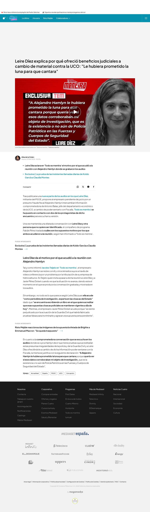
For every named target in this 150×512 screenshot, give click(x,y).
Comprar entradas (49, 394)
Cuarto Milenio (71, 403)
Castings (21, 415)
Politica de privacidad (58, 482)
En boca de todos (73, 399)
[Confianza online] (75, 503)
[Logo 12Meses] (119, 462)
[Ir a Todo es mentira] (13, 18)
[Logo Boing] (90, 454)
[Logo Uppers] (60, 462)
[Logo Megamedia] (76, 492)
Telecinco (93, 399)
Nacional (117, 394)
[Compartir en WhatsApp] (78, 187)
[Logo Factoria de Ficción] (60, 454)
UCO (61, 373)
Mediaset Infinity (96, 394)
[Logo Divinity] (119, 446)
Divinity (92, 403)
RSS (116, 482)
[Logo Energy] (119, 454)
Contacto (123, 482)
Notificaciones (24, 411)
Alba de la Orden (27, 157)
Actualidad (35, 373)
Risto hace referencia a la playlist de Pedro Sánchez (21, 12)
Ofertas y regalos (49, 399)
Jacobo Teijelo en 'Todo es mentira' (59, 267)
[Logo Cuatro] (89, 446)
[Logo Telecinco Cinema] (89, 462)
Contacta (21, 394)
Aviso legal (27, 482)
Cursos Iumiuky (48, 408)
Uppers (92, 412)
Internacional (119, 399)
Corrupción (70, 373)
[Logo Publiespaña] (75, 470)
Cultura (116, 412)
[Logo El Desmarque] (30, 454)
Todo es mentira (82, 209)
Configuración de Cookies (75, 482)
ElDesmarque (95, 408)
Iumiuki (68, 417)
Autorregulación (24, 406)
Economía (117, 408)
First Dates (70, 394)
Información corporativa (41, 482)
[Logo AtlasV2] (45, 470)
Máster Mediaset (24, 420)
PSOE (53, 373)
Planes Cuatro (47, 403)
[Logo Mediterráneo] (104, 470)
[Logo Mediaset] (75, 435)
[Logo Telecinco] (60, 446)
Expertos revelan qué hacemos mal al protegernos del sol (65, 12)
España (44, 373)
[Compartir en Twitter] (83, 187)
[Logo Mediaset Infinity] (31, 446)
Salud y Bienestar (49, 417)
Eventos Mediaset (49, 412)
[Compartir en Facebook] (94, 187)
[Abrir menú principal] (146, 18)
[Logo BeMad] (30, 462)
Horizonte (69, 408)
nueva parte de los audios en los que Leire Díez (65, 196)
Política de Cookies (92, 482)
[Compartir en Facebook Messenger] (88, 187)
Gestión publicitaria (107, 482)
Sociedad (117, 403)
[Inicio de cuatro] (4, 18)
